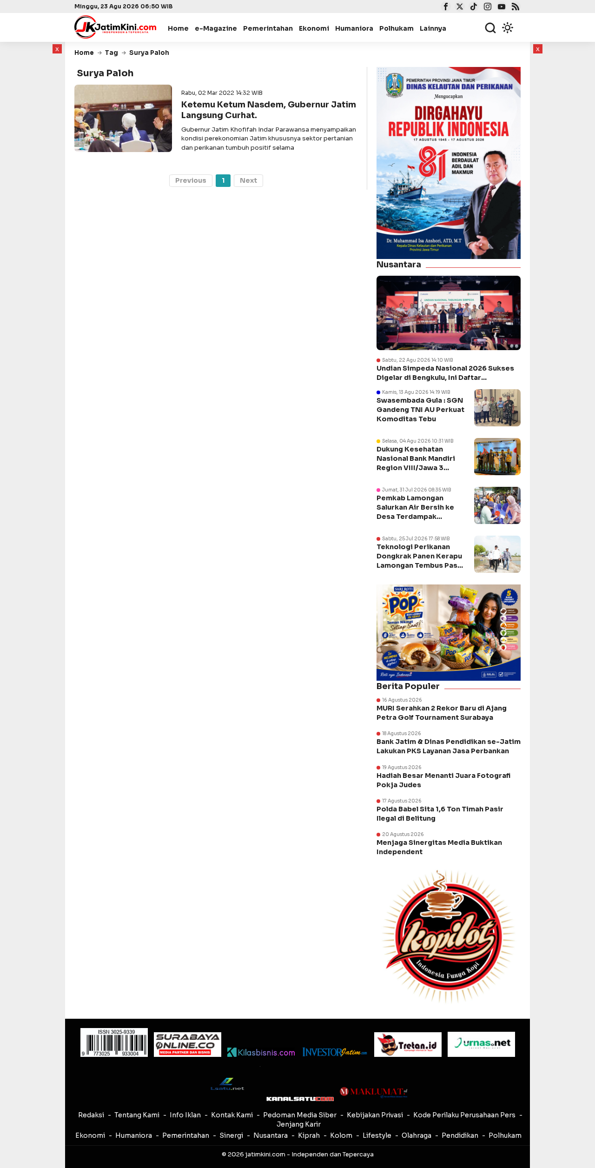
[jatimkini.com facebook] (444, 7)
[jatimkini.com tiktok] (472, 7)
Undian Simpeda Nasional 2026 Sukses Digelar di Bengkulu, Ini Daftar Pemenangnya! (445, 373)
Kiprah (309, 1135)
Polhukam (396, 28)
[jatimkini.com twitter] (458, 7)
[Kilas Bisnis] (261, 1052)
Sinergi (231, 1135)
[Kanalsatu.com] (300, 1099)
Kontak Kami (232, 1115)
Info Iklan (185, 1115)
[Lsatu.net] (226, 1083)
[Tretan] (408, 1044)
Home (178, 28)
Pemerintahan (268, 28)
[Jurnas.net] (481, 1044)
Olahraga (416, 1135)
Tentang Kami (136, 1115)
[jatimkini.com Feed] (514, 7)
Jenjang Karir (299, 1124)
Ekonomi (314, 28)
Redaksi (91, 1115)
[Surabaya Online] (187, 1044)
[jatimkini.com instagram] (486, 7)
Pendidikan (460, 1135)
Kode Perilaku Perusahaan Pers (464, 1115)
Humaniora (354, 28)
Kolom (341, 1135)
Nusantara (270, 1135)
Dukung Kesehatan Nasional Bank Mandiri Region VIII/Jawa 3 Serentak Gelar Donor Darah (416, 468)
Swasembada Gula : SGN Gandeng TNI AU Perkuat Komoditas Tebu (420, 409)
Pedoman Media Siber (300, 1115)
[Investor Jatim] (334, 1052)
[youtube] (500, 7)
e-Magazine (216, 28)
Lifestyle (377, 1135)
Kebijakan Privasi (375, 1115)
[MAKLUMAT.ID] (373, 1092)
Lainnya (433, 28)
